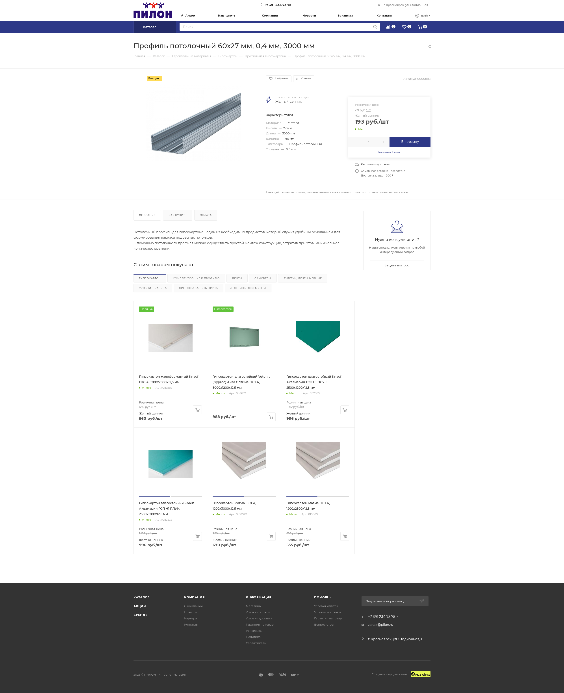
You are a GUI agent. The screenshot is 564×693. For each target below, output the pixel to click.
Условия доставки (259, 618)
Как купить (178, 215)
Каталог (142, 597)
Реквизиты (254, 630)
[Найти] (375, 27)
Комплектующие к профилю (196, 278)
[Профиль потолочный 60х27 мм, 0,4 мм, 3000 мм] (195, 125)
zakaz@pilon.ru (380, 624)
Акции (140, 606)
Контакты (191, 624)
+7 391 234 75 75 (277, 5)
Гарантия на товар (260, 624)
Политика (253, 637)
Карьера (190, 618)
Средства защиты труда (198, 288)
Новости (190, 612)
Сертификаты (256, 643)
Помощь (322, 597)
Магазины (253, 606)
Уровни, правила (153, 288)
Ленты (237, 278)
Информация (259, 597)
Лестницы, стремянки (248, 288)
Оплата (206, 215)
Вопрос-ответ (324, 624)
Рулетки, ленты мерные (303, 278)
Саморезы (262, 278)
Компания (194, 597)
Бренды (141, 615)
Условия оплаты (258, 612)
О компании (193, 606)
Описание (147, 215)
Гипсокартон (150, 278)
